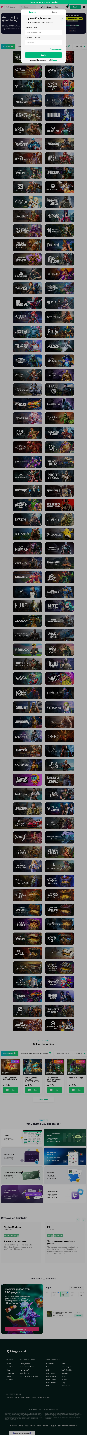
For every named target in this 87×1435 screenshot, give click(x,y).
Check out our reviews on (43, 2)
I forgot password (55, 49)
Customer (32, 12)
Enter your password (32, 38)
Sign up (54, 60)
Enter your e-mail (31, 28)
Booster (55, 12)
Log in (43, 55)
